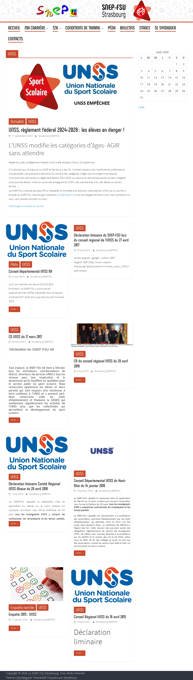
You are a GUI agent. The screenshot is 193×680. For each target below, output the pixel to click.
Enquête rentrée (22, 607)
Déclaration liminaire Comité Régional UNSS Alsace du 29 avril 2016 (34, 486)
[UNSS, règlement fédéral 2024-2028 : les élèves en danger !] (69, 63)
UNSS (32, 121)
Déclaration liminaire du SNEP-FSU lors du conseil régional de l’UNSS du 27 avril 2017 (101, 240)
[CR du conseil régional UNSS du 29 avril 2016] (102, 326)
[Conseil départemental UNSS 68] (37, 224)
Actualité (17, 121)
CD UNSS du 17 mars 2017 (25, 336)
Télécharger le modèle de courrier (26, 206)
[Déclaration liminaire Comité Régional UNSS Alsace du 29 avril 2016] (37, 436)
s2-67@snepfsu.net (66, 195)
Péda (14, 264)
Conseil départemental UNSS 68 (30, 271)
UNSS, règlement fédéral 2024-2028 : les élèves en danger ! (66, 130)
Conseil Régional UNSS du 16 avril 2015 (100, 616)
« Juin (141, 107)
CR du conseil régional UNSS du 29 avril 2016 (101, 363)
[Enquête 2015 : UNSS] (36, 569)
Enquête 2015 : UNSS (22, 614)
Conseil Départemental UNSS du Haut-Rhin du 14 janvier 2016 (100, 483)
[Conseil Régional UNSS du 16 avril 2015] (102, 569)
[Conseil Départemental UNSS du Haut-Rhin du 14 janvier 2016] (102, 436)
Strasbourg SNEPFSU (49, 136)
